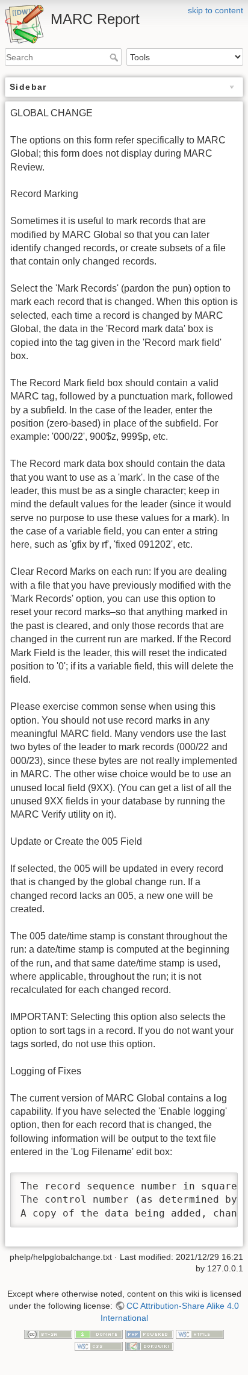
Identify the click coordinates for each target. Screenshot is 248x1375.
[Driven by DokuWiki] (149, 1345)
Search (115, 57)
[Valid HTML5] (200, 1333)
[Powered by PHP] (149, 1333)
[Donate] (99, 1333)
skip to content (215, 10)
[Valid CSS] (99, 1345)
